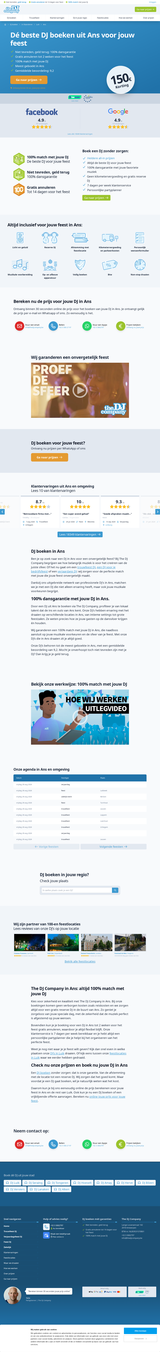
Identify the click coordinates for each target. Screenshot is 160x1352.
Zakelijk (7, 1247)
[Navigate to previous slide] (2, 512)
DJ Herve (127, 1183)
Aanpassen (139, 1338)
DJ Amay (106, 1183)
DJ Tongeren (59, 1183)
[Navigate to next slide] (157, 512)
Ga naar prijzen (10, 1279)
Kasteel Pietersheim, (91, 953)
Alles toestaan (140, 1331)
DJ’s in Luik (57, 1053)
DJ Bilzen (147, 1183)
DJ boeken (43, 1073)
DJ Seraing (35, 1183)
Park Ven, (54, 953)
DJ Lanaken (41, 1189)
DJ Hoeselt (84, 1183)
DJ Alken (63, 1189)
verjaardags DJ (67, 571)
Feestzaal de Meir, (123, 953)
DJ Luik (14, 1183)
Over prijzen (9, 1273)
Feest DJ (7, 1242)
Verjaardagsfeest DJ (13, 1236)
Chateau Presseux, (23, 953)
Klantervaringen (11, 1252)
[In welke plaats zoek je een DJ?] (115, 890)
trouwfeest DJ (86, 567)
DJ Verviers (17, 1189)
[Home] (11, 9)
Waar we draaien (11, 1263)
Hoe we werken (11, 1268)
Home (6, 1226)
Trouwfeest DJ (10, 1231)
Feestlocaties (9, 1257)
